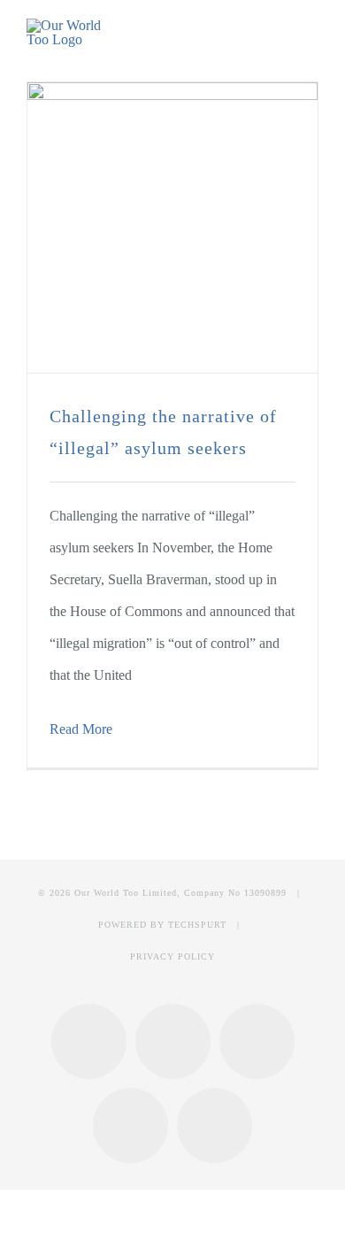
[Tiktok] (214, 1125)
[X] (257, 1041)
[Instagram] (173, 1041)
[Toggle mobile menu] (311, 34)
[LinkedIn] (130, 1125)
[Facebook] (88, 1041)
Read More (81, 729)
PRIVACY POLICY (172, 956)
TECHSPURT (197, 924)
